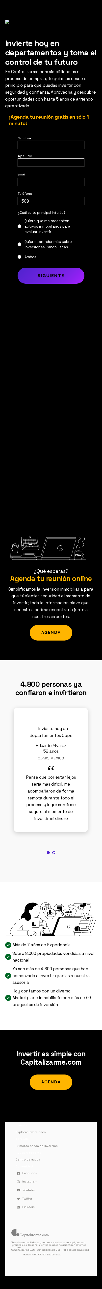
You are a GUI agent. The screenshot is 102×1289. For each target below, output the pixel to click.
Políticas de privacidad (75, 1249)
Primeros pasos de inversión (37, 1146)
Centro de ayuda (28, 1159)
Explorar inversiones (31, 1132)
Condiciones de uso (48, 1249)
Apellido (25, 156)
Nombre (24, 138)
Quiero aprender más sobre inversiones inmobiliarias (48, 244)
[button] (48, 852)
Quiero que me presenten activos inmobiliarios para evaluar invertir (47, 226)
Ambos (30, 257)
